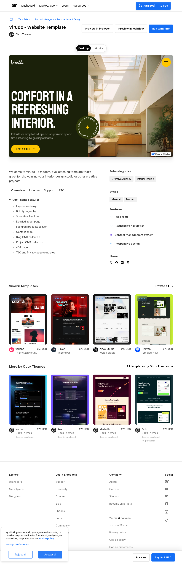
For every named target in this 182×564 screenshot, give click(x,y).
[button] (48, 5)
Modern (130, 199)
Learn (65, 5)
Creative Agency (121, 179)
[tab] (18, 190)
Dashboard (28, 5)
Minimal (116, 199)
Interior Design (145, 179)
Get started (153, 5)
